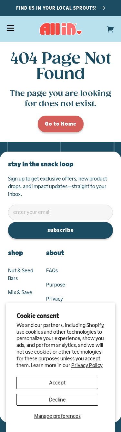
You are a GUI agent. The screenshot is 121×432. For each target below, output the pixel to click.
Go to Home (60, 124)
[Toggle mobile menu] (10, 28)
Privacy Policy (87, 365)
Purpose (55, 285)
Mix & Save (20, 292)
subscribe (60, 230)
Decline (57, 400)
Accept (57, 383)
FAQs (52, 271)
